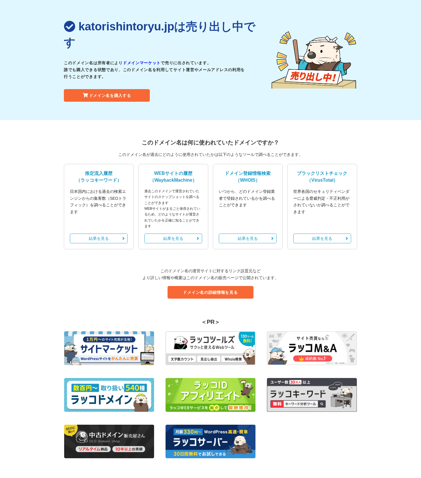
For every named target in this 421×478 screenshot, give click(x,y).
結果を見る (99, 238)
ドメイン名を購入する (110, 95)
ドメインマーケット (142, 62)
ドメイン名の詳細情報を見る (210, 292)
